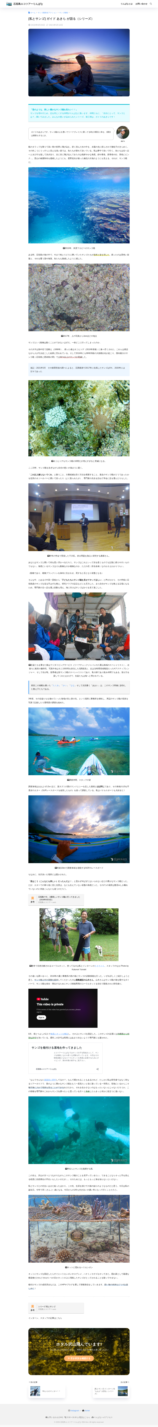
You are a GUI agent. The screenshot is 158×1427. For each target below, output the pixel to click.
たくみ (56, 685)
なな (73, 685)
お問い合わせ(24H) (55, 1417)
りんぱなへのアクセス (103, 1417)
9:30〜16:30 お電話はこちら (78, 1417)
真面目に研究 (50, 1080)
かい (65, 685)
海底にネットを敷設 (59, 1034)
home (87, 1411)
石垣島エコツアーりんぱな (28, 3)
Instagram (74, 1411)
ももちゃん (100, 966)
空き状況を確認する (80, 1358)
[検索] (149, 4)
